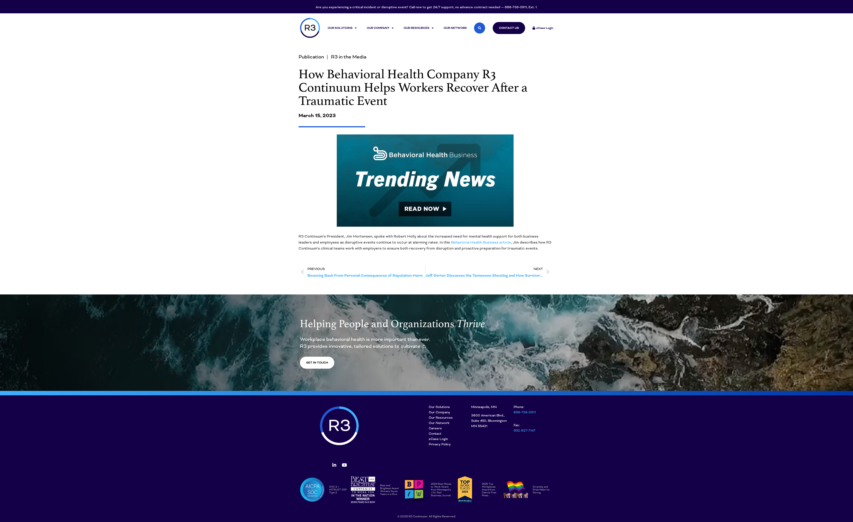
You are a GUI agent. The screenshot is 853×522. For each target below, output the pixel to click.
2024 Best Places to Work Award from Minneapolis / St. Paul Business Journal (441, 489)
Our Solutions (340, 28)
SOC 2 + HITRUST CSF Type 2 (338, 489)
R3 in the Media (348, 57)
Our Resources (416, 28)
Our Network (455, 28)
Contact (435, 434)
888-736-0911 (525, 412)
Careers (435, 428)
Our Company (378, 28)
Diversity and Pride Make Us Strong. (541, 489)
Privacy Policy (440, 444)
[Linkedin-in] (334, 465)
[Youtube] (344, 465)
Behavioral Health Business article (481, 242)
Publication (311, 57)
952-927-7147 (524, 430)
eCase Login (438, 439)
